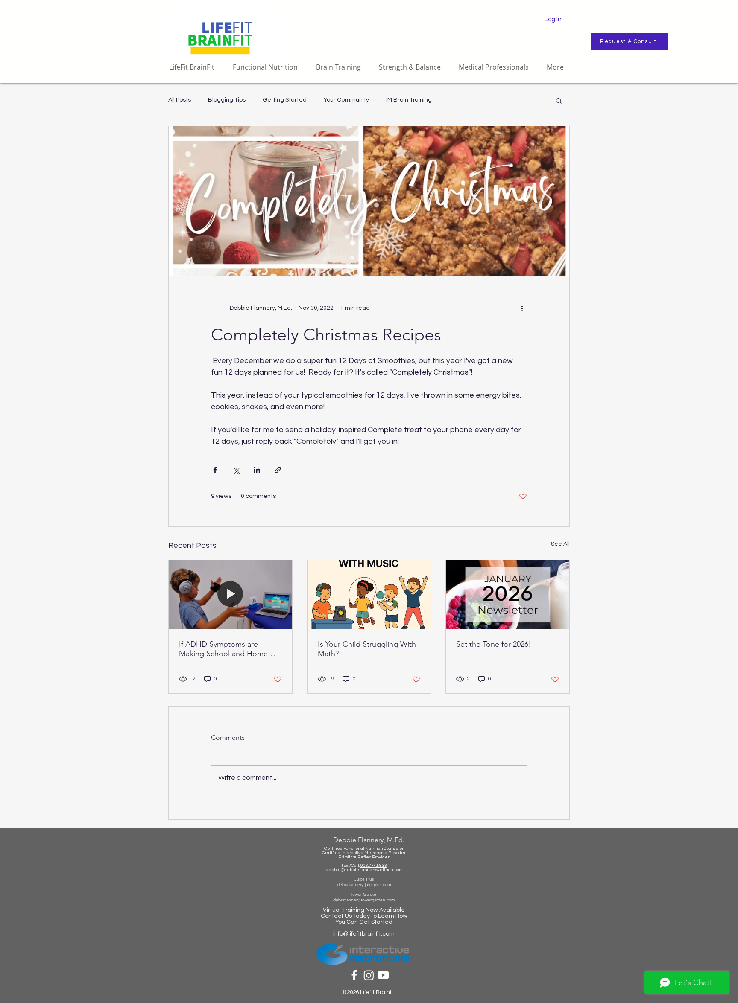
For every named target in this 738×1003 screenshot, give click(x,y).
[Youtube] (383, 975)
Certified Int (334, 853)
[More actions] (522, 308)
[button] (559, 100)
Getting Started (285, 100)
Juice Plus (364, 879)
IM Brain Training (409, 100)
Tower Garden (364, 894)
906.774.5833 (373, 865)
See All (560, 544)
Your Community (346, 100)
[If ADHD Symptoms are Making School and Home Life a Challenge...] (230, 594)
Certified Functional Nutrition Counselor (364, 848)
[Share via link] (278, 470)
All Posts (179, 100)
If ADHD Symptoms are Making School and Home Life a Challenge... (223, 649)
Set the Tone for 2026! (493, 644)
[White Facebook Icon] (354, 975)
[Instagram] (368, 975)
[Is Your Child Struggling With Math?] (369, 594)
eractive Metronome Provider (376, 853)
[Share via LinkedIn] (257, 470)
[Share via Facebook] (215, 470)
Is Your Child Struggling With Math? (367, 649)
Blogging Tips (227, 100)
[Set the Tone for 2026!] (507, 594)
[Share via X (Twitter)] (236, 470)
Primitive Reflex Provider (364, 857)
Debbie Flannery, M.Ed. (368, 840)
